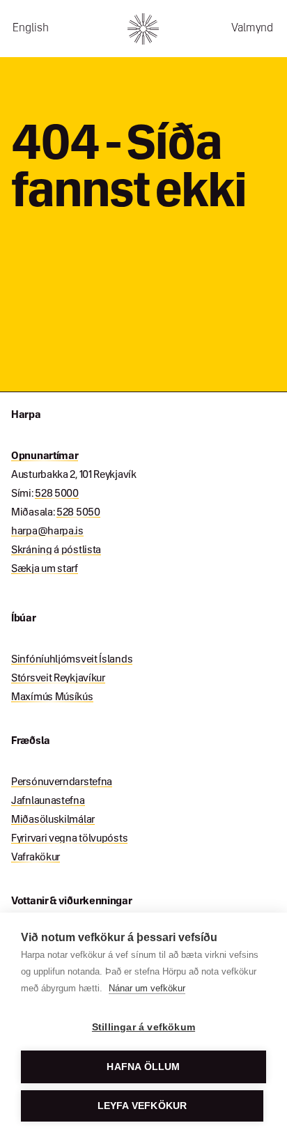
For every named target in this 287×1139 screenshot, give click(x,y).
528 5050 (78, 513)
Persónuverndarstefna (61, 782)
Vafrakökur (35, 857)
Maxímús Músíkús (52, 697)
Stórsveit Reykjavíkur (58, 678)
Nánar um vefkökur (147, 988)
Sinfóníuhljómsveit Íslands (71, 660)
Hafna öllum (143, 1067)
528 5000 (57, 494)
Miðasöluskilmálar (53, 820)
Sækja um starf (44, 569)
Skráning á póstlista (56, 550)
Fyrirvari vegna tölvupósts (69, 839)
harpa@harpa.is (47, 531)
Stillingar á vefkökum (143, 1027)
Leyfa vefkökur (142, 1106)
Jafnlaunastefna (48, 801)
